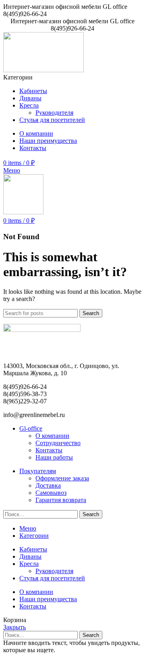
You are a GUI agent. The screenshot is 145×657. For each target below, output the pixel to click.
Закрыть (14, 627)
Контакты (48, 450)
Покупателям (37, 471)
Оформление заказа (62, 478)
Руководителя (54, 112)
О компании (52, 435)
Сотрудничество (58, 442)
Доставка (48, 485)
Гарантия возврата (60, 499)
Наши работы (54, 457)
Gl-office (30, 428)
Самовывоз (50, 492)
